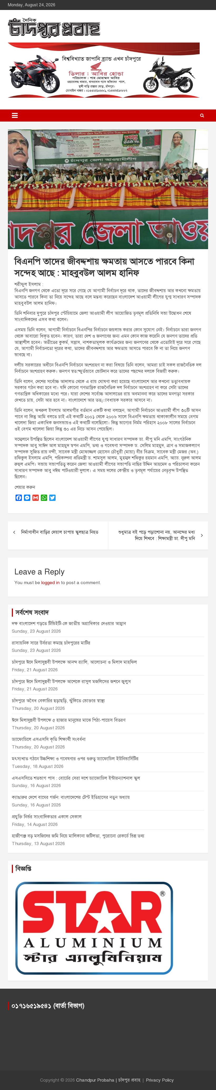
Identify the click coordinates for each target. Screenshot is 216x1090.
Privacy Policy (160, 1080)
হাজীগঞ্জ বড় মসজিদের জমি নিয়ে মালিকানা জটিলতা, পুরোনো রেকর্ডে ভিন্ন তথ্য (78, 836)
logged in (50, 582)
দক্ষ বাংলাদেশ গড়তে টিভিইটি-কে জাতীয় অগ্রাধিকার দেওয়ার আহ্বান (69, 623)
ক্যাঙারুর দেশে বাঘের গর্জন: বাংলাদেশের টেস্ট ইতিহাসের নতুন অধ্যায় (71, 797)
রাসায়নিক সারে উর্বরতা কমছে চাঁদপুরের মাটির (52, 643)
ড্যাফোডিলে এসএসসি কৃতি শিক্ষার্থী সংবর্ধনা (49, 739)
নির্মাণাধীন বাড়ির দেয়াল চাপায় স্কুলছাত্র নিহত (59, 532)
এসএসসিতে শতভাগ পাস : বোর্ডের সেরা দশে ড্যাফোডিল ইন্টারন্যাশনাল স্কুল (76, 778)
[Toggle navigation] (15, 115)
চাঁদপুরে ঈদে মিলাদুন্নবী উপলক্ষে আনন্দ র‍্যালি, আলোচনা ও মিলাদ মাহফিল (74, 662)
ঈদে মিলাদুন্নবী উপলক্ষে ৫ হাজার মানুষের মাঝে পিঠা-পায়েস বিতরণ (68, 720)
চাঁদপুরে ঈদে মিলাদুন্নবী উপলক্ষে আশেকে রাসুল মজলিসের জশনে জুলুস (71, 681)
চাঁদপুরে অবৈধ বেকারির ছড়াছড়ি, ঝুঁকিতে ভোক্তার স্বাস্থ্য (58, 701)
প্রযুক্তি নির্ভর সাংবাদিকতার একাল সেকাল (47, 817)
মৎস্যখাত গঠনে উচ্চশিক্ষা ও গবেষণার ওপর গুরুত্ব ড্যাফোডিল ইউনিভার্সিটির (75, 759)
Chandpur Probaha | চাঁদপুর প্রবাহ (108, 1080)
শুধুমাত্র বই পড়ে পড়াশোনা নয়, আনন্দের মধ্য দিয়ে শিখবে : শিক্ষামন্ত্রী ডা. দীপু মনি (157, 535)
